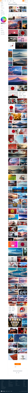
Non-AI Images (2, 8)
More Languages (24, 386)
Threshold (2, 25)
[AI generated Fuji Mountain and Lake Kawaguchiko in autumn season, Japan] (22, 101)
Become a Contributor (18, 385)
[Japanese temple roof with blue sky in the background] (10, 338)
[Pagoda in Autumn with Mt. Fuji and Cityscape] (22, 259)
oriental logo (24, 95)
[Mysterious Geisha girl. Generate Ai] (22, 331)
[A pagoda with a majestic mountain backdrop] (21, 108)
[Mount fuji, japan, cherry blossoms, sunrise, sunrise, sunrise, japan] (13, 292)
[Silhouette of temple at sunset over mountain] (24, 24)
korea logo (10, 307)
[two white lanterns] (23, 292)
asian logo (13, 307)
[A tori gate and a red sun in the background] (13, 94)
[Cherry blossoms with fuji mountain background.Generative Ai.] (12, 298)
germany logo (20, 95)
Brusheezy (2, 382)
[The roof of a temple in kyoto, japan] (12, 357)
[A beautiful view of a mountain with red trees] (22, 265)
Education (2, 385)
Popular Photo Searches (11, 385)
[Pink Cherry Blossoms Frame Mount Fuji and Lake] (22, 350)
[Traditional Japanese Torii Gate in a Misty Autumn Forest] (22, 146)
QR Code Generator (3, 388)
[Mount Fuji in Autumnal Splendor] (21, 304)
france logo (20, 92)
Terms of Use (20, 391)
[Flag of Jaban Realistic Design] (12, 88)
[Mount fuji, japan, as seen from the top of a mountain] (24, 322)
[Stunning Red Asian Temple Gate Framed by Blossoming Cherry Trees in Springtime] (22, 223)
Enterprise (2, 384)
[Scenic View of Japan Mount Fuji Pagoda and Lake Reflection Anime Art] (22, 196)
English (24, 382)
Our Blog (16, 384)
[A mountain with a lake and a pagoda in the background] (22, 345)
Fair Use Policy (25, 391)
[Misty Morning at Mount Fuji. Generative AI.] (17, 272)
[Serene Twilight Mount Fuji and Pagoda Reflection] (19, 190)
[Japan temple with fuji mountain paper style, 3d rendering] (22, 310)
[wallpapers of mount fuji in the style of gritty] (13, 350)
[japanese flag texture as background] (22, 244)
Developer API (2, 386)
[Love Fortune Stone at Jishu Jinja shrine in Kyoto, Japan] (14, 203)
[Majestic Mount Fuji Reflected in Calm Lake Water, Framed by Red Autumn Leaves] (17, 154)
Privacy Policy (23, 391)
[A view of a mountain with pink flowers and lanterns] (13, 162)
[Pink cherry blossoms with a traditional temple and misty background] (12, 265)
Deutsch (24, 384)
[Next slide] (26, 15)
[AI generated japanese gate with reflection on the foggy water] (12, 259)
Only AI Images (2, 7)
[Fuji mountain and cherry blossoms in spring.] (22, 183)
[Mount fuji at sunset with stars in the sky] (23, 217)
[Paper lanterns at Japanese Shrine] (12, 101)
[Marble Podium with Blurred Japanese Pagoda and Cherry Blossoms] (24, 116)
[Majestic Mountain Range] (20, 53)
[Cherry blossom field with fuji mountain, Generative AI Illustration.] (22, 298)
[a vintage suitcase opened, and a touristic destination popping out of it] (22, 177)
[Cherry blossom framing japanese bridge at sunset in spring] (13, 345)
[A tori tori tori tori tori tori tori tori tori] (13, 33)
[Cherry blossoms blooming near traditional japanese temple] (23, 131)
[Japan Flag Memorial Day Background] (14, 116)
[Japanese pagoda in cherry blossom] (12, 234)
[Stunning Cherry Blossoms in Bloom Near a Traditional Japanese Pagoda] (13, 229)
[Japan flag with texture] (22, 33)
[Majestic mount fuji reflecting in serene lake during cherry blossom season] (23, 280)
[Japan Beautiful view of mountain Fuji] (20, 62)
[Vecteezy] (0, 0)
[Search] (25, 2)
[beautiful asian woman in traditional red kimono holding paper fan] (11, 315)
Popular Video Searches (11, 386)
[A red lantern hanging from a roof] (11, 139)
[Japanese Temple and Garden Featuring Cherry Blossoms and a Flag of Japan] (12, 39)
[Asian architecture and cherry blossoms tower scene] (20, 139)
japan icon (13, 310)
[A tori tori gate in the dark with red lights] (21, 45)
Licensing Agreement (10, 382)
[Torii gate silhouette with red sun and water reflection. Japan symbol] (11, 108)
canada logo (24, 92)
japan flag (10, 310)
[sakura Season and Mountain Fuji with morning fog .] (15, 70)
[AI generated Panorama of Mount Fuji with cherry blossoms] (20, 239)
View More (24, 10)
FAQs (16, 382)
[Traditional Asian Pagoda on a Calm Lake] (22, 357)
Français (24, 385)
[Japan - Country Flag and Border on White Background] (11, 45)
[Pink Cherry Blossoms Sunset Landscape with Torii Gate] (22, 234)
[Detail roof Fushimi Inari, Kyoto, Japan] (12, 146)
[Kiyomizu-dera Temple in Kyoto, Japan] (12, 331)
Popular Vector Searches (11, 384)
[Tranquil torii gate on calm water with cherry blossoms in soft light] (22, 39)
